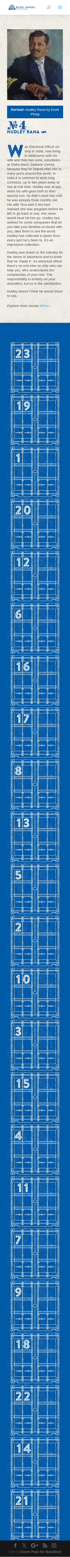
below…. (46, 306)
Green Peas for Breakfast (40, 1552)
